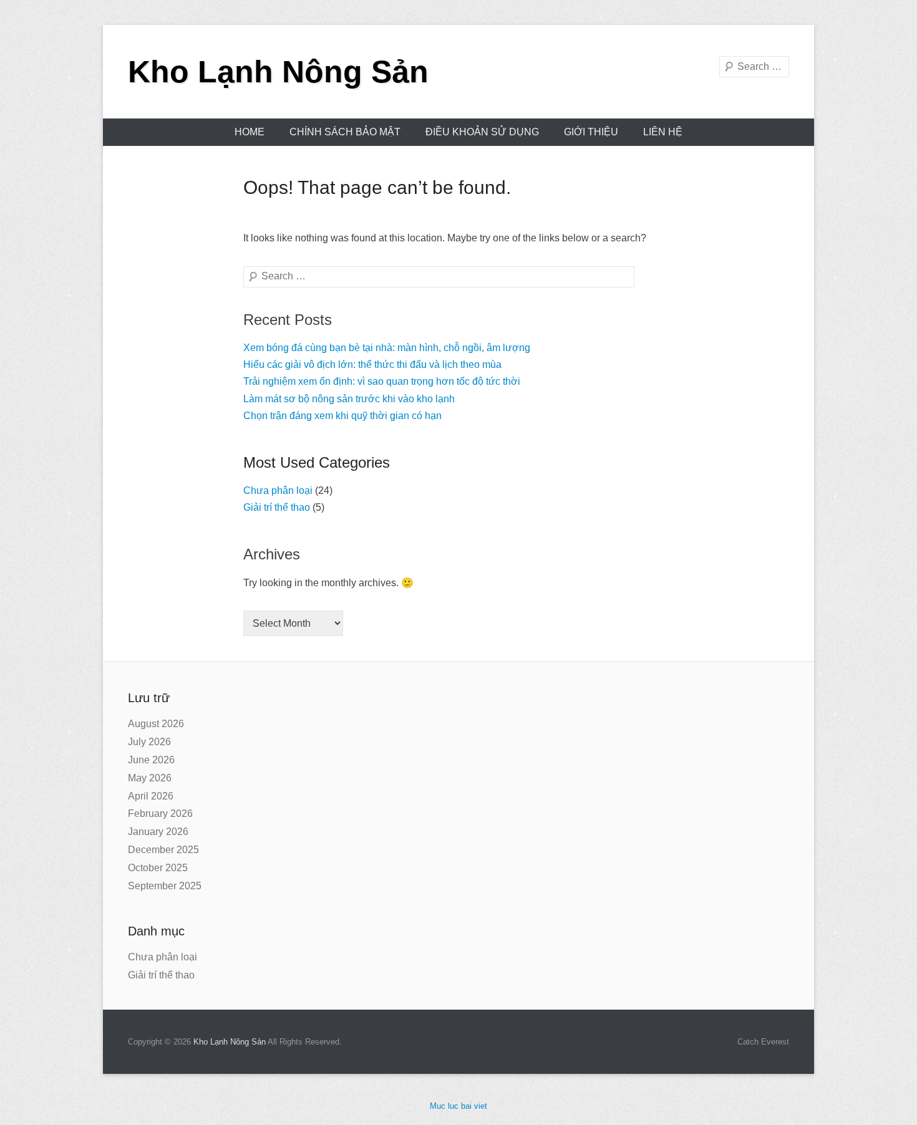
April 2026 (150, 796)
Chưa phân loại (278, 490)
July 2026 (149, 741)
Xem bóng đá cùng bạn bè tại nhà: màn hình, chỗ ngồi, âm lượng (386, 347)
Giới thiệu (591, 132)
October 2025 (158, 867)
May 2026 (150, 778)
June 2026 (151, 760)
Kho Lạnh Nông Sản (278, 71)
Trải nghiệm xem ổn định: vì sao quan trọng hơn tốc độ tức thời (381, 381)
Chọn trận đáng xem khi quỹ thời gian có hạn (342, 415)
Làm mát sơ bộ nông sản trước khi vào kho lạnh (349, 399)
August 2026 (156, 723)
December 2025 (163, 849)
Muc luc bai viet (458, 1106)
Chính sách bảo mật (344, 132)
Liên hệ (662, 132)
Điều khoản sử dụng (482, 132)
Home (249, 132)
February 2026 (160, 813)
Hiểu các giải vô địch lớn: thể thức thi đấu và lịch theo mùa (372, 364)
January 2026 (158, 831)
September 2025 (164, 886)
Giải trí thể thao (276, 507)
